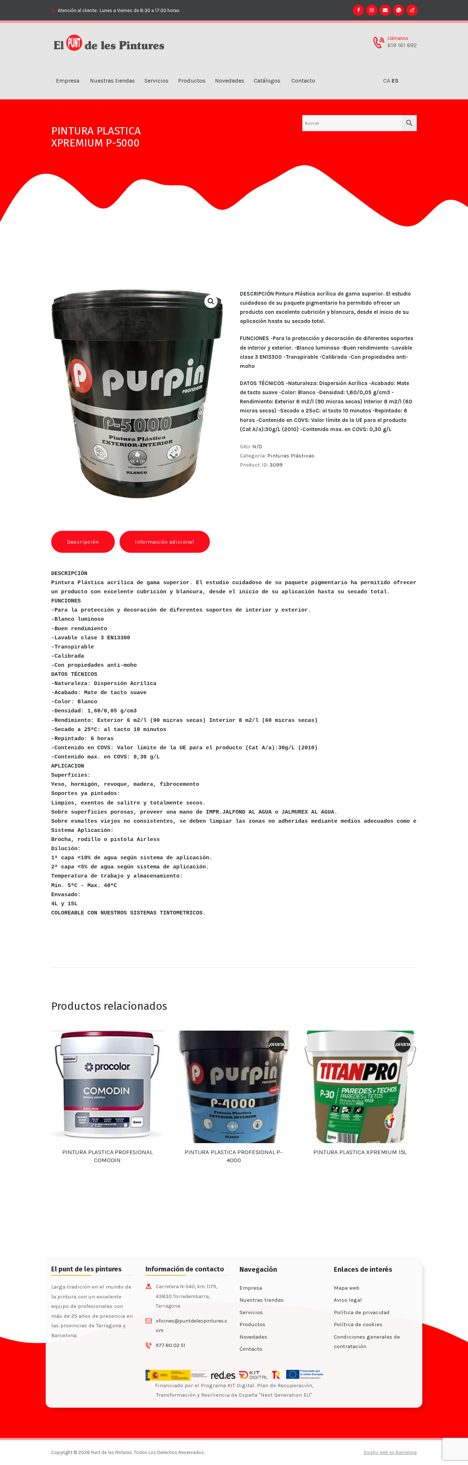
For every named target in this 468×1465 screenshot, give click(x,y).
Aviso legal (348, 1300)
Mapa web (346, 1288)
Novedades (253, 1336)
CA (386, 80)
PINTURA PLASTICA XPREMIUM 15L (360, 1152)
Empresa (250, 1288)
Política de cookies (358, 1324)
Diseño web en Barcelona (390, 1452)
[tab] (83, 541)
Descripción (83, 542)
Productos (252, 1324)
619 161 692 (402, 45)
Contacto (250, 1349)
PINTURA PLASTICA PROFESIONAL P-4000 (234, 1156)
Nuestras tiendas (261, 1300)
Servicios (251, 1312)
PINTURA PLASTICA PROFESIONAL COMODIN (107, 1156)
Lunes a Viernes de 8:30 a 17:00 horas (140, 10)
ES (395, 80)
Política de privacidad (362, 1312)
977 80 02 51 (170, 1345)
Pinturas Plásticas (290, 455)
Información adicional (164, 542)
